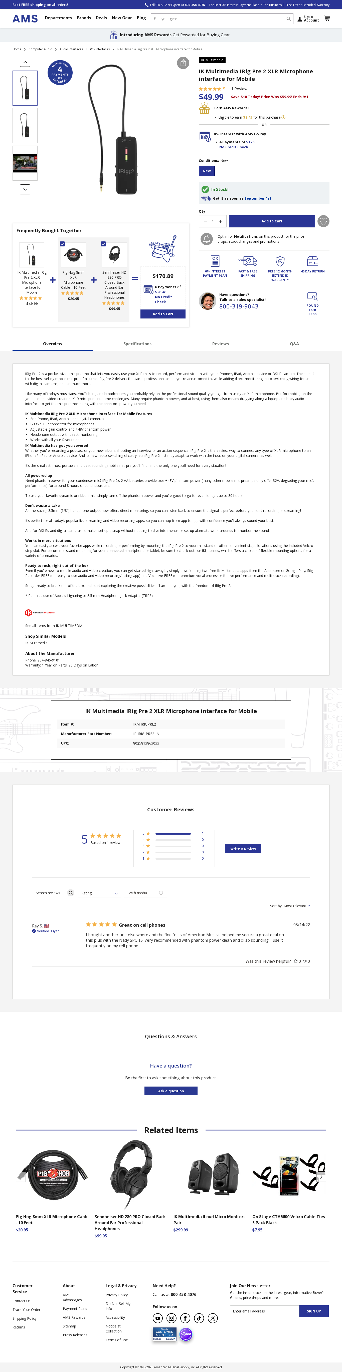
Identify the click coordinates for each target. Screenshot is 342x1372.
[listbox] (264, 171)
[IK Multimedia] (40, 620)
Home (17, 49)
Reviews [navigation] (220, 344)
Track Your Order (26, 1309)
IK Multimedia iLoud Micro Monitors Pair (209, 1219)
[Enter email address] (269, 1311)
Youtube (158, 1318)
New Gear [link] (122, 18)
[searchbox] (49, 893)
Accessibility (115, 1317)
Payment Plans (75, 1308)
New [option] (207, 170)
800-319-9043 (238, 306)
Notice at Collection (114, 1328)
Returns (19, 1327)
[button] (326, 18)
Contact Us (22, 1300)
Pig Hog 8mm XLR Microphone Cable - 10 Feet (73, 280)
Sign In (311, 19)
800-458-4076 (183, 1294)
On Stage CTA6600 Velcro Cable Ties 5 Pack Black (288, 1219)
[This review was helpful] (295, 961)
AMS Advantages (72, 1297)
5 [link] (224, 89)
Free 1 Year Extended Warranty (307, 5)
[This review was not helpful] (304, 961)
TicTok (199, 1318)
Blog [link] (141, 18)
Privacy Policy (117, 1294)
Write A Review (243, 848)
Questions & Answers (171, 1036)
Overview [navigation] (52, 344)
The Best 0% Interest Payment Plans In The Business (245, 5)
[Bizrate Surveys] (170, 1338)
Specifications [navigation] (137, 344)
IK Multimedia (212, 60)
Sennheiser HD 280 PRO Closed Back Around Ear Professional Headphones (114, 285)
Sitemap (69, 1326)
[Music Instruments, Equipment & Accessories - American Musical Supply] (25, 19)
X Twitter (213, 1318)
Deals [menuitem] (101, 18)
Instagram (171, 1318)
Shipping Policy (25, 1318)
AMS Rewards (74, 1317)
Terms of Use (117, 1339)
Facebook (185, 1318)
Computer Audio (40, 49)
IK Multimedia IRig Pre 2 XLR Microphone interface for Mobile (32, 282)
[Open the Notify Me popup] (207, 239)
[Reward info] (283, 117)
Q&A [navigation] (294, 344)
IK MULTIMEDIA (69, 625)
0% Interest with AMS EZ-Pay (240, 134)
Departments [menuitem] (58, 18)
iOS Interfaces (100, 49)
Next (321, 1177)
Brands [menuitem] (84, 18)
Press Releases (75, 1334)
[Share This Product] (183, 63)
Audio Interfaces (71, 49)
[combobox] (222, 18)
